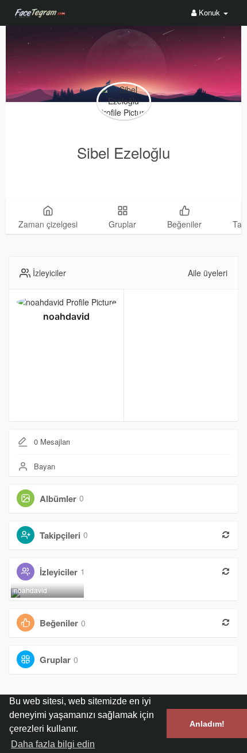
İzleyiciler (59, 571)
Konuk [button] (209, 12)
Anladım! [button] (207, 723)
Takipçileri (60, 534)
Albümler (58, 498)
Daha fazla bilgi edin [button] (53, 744)
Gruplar (55, 659)
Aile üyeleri (207, 273)
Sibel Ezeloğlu (123, 152)
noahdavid (66, 316)
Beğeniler (59, 623)
